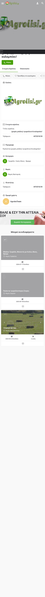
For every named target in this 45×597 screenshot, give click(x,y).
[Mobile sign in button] (37, 3)
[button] (22, 222)
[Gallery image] (22, 101)
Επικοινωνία (24, 69)
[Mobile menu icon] (2, 3)
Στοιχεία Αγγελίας (9, 69)
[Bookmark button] (23, 269)
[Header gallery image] (22, 25)
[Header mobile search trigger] (42, 3)
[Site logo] (12, 3)
